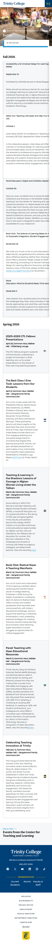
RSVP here (17, 457)
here (34, 550)
